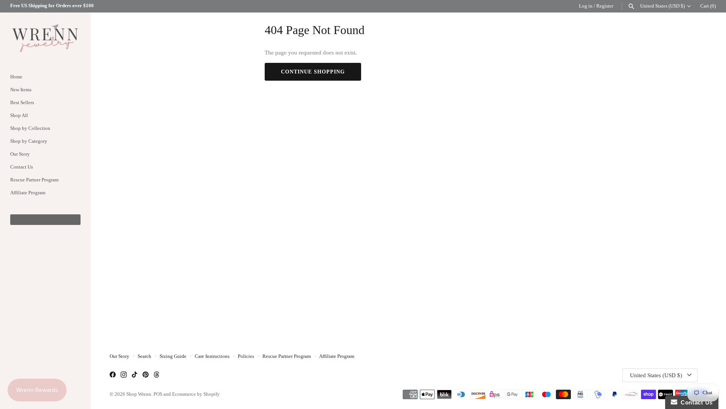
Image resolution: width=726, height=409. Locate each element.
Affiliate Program (27, 192)
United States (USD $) (662, 6)
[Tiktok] (135, 375)
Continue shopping (313, 72)
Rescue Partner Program (34, 180)
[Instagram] (124, 375)
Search (144, 356)
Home (16, 77)
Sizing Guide (173, 356)
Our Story (20, 154)
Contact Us (21, 167)
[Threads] (157, 375)
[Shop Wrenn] (45, 38)
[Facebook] (113, 375)
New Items (20, 89)
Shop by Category (28, 141)
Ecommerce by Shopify (196, 394)
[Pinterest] (146, 375)
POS (158, 394)
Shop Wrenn (138, 394)
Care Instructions (212, 356)
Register (604, 6)
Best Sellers (22, 102)
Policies (246, 356)
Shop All (19, 115)
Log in (586, 6)
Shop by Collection (30, 128)
